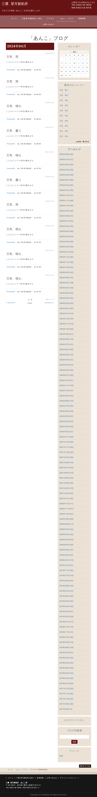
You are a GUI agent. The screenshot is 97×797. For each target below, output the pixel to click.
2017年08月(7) (66, 709)
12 (83, 63)
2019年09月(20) (67, 581)
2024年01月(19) (67, 313)
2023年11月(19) (67, 324)
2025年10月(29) (67, 206)
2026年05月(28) (67, 170)
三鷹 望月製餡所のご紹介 (32, 18)
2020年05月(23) (67, 540)
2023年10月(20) (67, 329)
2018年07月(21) (67, 653)
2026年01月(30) (67, 190)
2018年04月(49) (67, 668)
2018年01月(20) (67, 683)
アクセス (50, 18)
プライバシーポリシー (68, 778)
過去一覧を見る (83, 141)
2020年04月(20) (67, 545)
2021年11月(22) (67, 447)
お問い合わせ (48, 24)
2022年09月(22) (67, 396)
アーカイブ (74, 149)
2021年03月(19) (67, 488)
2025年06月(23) (67, 226)
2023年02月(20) (67, 370)
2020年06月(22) (67, 534)
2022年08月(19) (67, 401)
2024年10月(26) (67, 267)
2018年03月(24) (67, 673)
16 (70, 67)
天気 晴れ (64, 95)
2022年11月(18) (67, 385)
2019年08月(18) (67, 586)
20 (87, 67)
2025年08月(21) (67, 216)
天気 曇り (64, 90)
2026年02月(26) (67, 185)
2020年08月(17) (67, 524)
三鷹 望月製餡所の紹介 (25, 778)
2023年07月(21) (67, 344)
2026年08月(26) (67, 154)
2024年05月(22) (67, 293)
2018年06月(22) (67, 658)
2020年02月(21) (67, 555)
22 (66, 71)
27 (87, 71)
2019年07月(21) (67, 591)
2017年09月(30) (67, 704)
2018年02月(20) (67, 678)
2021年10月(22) (67, 452)
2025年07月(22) (67, 221)
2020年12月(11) (67, 504)
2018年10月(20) (67, 637)
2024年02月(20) (67, 308)
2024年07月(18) (67, 283)
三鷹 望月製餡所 (15, 4)
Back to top (85, 766)
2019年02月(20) (67, 617)
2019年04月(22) (67, 606)
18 (78, 67)
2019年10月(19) (67, 575)
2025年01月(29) (67, 252)
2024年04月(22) (67, 298)
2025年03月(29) (67, 242)
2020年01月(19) (67, 560)
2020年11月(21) (67, 509)
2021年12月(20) (67, 442)
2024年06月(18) (67, 288)
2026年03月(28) (67, 180)
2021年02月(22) (67, 493)
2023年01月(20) (67, 375)
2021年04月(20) (67, 483)
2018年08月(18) (67, 647)
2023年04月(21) (67, 360)
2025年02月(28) (67, 247)
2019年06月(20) (67, 596)
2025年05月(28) (67, 231)
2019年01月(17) (67, 622)
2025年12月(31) (67, 195)
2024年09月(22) (67, 272)
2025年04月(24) (67, 236)
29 (66, 75)
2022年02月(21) (67, 432)
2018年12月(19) (67, 627)
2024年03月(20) (67, 303)
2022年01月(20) (67, 437)
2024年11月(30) (67, 262)
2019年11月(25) (67, 570)
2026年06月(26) (67, 165)
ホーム (14, 18)
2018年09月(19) (67, 642)
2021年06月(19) (67, 473)
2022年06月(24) (67, 411)
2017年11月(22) (67, 694)
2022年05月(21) (67, 416)
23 (70, 71)
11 (78, 63)
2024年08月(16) (67, 278)
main (30, 303)
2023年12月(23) (67, 319)
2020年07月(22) (67, 529)
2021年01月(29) (67, 498)
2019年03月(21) (67, 611)
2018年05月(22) (67, 663)
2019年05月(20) (67, 601)
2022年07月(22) (67, 406)
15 (66, 67)
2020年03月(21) (67, 550)
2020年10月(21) (67, 514)
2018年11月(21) (67, 632)
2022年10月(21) (67, 391)
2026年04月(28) (67, 175)
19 (83, 67)
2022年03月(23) (67, 427)
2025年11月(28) (67, 200)
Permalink (11, 70)
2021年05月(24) (67, 478)
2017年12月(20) (67, 689)
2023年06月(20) (67, 349)
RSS (61, 756)
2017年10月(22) (67, 699)
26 (83, 71)
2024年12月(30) (67, 257)
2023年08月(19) (67, 339)
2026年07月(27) (67, 159)
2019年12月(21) (67, 565)
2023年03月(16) (67, 365)
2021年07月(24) (67, 468)
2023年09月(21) (67, 334)
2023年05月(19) (67, 355)
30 (70, 75)
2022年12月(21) (67, 380)
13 (87, 63)
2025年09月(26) (67, 211)
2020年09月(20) (67, 519)
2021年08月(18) (67, 462)
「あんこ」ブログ (66, 18)
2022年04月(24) (67, 421)
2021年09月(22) (67, 457)
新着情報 (82, 18)
